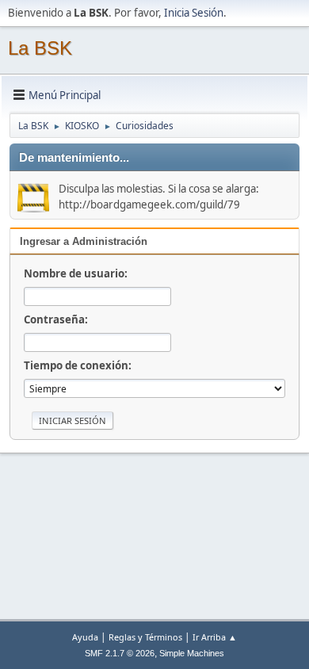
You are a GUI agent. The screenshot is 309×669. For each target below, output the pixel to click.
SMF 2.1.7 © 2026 (119, 653)
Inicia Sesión (193, 13)
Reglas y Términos (145, 637)
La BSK (40, 48)
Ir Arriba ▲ (215, 637)
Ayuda (85, 637)
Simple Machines (191, 653)
